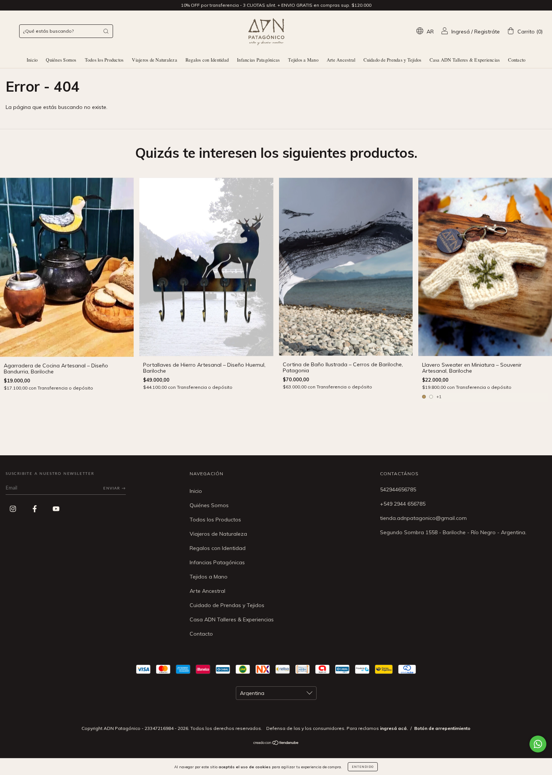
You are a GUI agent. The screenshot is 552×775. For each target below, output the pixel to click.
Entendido (363, 767)
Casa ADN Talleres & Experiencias (465, 60)
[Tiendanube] (276, 743)
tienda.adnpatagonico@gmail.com (423, 518)
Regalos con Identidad (207, 60)
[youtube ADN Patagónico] (56, 508)
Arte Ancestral (341, 60)
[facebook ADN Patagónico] (35, 508)
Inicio (32, 60)
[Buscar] (106, 31)
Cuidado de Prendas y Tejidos (392, 60)
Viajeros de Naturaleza (154, 60)
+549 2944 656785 (402, 503)
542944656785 (398, 489)
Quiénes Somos (61, 60)
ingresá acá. (394, 728)
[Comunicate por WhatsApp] (537, 744)
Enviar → (114, 488)
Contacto (516, 60)
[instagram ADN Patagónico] (14, 508)
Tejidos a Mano (303, 60)
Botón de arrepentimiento (442, 728)
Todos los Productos (104, 60)
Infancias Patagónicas (258, 60)
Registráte (487, 31)
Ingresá (460, 31)
